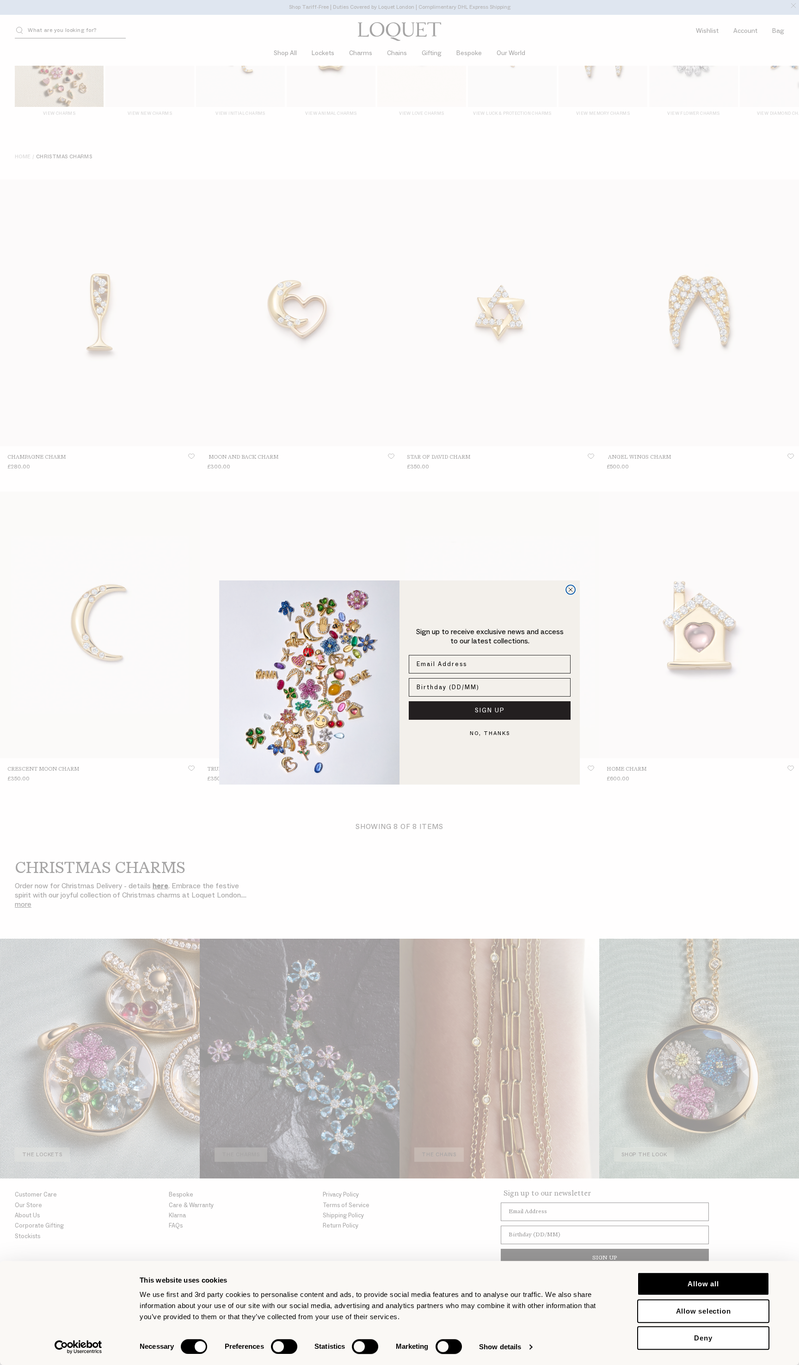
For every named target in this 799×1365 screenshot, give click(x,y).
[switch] (284, 1346)
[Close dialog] (570, 589)
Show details (500, 1347)
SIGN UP (490, 710)
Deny (703, 1338)
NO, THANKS (490, 733)
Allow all (703, 1284)
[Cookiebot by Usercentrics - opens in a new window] (78, 1347)
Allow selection (703, 1311)
